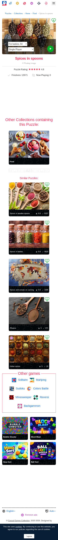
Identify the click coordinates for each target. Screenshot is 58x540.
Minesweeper (23, 397)
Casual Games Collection (19, 521)
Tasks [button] (18, 3)
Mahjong (40, 379)
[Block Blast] (43, 425)
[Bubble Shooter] (15, 425)
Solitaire (22, 379)
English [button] (10, 511)
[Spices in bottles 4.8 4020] (29, 234)
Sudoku (20, 388)
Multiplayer (11, 3)
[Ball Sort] (43, 450)
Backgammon (31, 405)
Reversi (44, 397)
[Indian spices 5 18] (29, 348)
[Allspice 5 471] (29, 310)
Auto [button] (52, 511)
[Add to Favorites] (53, 20)
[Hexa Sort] (15, 450)
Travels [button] (25, 3)
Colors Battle (40, 388)
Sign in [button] (46, 3)
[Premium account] (32, 3)
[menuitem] (11, 3)
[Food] (29, 144)
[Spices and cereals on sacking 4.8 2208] (29, 272)
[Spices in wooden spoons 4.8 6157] (29, 196)
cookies (18, 526)
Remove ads (31, 515)
